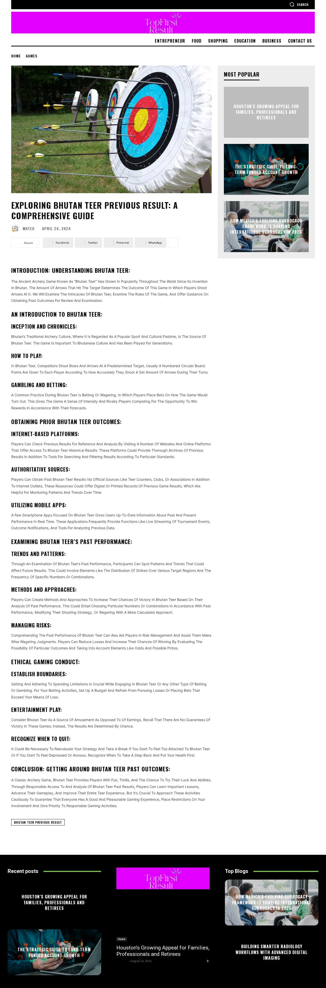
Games (31, 55)
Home (16, 55)
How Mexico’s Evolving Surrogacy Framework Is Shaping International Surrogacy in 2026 (266, 226)
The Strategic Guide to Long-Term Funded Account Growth (266, 169)
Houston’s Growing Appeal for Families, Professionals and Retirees (266, 112)
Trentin (122, 961)
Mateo (29, 228)
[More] (173, 243)
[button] (299, 4)
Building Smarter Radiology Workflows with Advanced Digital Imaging (272, 952)
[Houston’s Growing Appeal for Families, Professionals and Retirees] (163, 917)
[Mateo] (16, 228)
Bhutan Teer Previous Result (38, 822)
